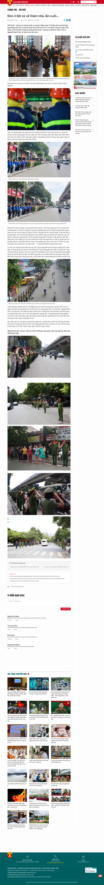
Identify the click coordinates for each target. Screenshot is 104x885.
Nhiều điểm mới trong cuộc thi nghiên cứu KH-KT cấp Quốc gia (38, 739)
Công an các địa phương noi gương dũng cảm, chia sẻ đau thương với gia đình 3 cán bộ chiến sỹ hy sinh (35, 576)
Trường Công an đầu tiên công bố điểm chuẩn (82, 106)
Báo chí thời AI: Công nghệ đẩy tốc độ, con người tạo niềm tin (38, 693)
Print (70, 20)
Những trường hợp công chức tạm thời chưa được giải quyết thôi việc (16, 826)
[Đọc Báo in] (79, 2)
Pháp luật (43, 5)
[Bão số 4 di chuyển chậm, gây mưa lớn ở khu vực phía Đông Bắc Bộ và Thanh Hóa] (17, 795)
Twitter (67, 20)
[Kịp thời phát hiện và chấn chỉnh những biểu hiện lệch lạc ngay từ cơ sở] (17, 730)
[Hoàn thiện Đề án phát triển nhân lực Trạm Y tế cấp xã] (39, 752)
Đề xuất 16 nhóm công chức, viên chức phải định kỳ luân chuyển (83, 131)
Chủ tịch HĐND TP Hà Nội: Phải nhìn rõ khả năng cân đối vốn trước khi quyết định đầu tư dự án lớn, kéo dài (16, 763)
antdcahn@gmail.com (83, 862)
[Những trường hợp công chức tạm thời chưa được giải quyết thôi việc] (17, 816)
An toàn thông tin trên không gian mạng (85, 46)
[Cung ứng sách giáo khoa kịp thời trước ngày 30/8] (61, 752)
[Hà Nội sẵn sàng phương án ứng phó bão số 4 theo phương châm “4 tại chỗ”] (39, 707)
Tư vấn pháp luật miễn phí (82, 58)
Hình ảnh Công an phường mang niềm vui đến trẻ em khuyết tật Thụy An (60, 805)
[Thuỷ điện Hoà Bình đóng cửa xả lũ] (17, 775)
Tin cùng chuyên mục (17, 674)
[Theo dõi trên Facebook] (71, 2)
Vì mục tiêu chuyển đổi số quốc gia (84, 51)
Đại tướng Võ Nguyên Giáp (83, 42)
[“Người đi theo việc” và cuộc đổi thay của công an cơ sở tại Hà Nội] (61, 707)
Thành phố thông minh (58, 5)
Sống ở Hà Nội (85, 5)
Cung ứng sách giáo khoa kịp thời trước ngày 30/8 (60, 761)
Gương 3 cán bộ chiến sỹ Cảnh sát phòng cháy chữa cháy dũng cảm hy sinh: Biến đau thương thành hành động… (37, 578)
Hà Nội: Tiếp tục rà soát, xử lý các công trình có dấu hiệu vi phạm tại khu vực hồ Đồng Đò (38, 826)
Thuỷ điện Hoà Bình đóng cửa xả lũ (16, 784)
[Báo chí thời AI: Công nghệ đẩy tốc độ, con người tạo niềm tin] (39, 683)
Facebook (64, 20)
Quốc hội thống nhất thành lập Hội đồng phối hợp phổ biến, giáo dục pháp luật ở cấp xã (17, 693)
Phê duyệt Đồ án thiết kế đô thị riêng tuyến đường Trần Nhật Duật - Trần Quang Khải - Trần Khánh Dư (60, 694)
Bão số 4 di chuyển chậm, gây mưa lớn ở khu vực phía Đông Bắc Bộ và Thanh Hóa (17, 805)
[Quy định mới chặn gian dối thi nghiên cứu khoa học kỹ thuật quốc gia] (61, 730)
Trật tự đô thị (20, 5)
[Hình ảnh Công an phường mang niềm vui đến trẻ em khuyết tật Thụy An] (61, 795)
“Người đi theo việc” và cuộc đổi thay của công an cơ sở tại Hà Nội (60, 717)
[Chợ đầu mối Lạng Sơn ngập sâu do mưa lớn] (61, 775)
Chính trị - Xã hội (29, 5)
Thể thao (78, 5)
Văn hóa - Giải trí (69, 5)
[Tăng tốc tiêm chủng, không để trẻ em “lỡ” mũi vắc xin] (39, 775)
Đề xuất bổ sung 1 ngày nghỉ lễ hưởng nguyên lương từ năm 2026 (83, 113)
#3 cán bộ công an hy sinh (17, 586)
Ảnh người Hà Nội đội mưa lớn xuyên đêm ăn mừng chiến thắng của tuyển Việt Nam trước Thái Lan (17, 718)
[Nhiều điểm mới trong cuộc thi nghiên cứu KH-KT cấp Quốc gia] (39, 730)
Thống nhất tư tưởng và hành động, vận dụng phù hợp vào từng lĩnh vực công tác (39, 805)
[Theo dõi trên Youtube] (73, 2)
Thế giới (37, 5)
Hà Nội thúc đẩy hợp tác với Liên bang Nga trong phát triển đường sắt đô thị (83, 99)
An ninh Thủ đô (20, 2)
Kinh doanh (94, 5)
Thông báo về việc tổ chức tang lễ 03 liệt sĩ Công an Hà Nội (24, 581)
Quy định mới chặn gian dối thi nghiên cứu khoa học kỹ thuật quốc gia (60, 740)
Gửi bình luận (65, 609)
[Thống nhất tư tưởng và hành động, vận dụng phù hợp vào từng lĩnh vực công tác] (39, 795)
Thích (9, 620)
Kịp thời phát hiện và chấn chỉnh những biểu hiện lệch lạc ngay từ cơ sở (16, 740)
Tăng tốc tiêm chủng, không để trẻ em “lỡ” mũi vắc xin (38, 784)
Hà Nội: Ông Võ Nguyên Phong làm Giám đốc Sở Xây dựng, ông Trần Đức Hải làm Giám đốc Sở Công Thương (83, 122)
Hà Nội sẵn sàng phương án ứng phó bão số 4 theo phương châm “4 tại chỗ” (38, 717)
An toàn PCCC (79, 55)
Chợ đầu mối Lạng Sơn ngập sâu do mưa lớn (60, 784)
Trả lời (16, 620)
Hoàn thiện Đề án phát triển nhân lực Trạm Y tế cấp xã (38, 761)
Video (48, 5)
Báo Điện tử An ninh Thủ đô (9, 3)
